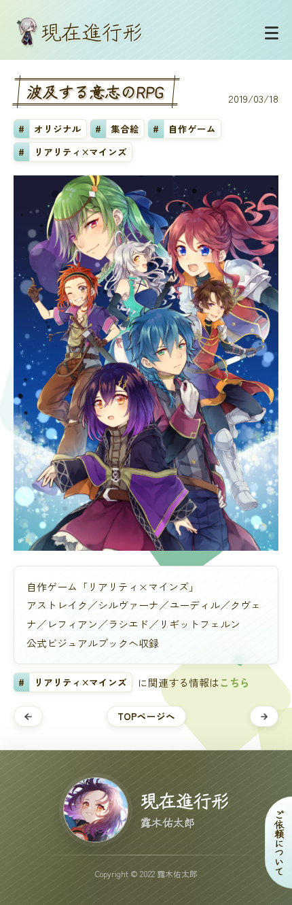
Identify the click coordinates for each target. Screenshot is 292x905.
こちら (234, 682)
